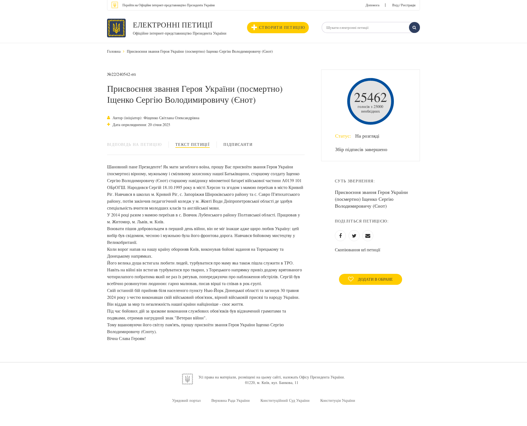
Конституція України (337, 400)
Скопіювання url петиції (357, 249)
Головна (113, 51)
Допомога (372, 5)
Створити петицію (282, 27)
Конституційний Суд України (285, 400)
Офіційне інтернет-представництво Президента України (179, 33)
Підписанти (238, 144)
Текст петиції (192, 144)
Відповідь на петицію (134, 144)
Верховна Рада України (230, 400)
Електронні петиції (172, 25)
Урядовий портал (186, 400)
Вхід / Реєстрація (404, 5)
